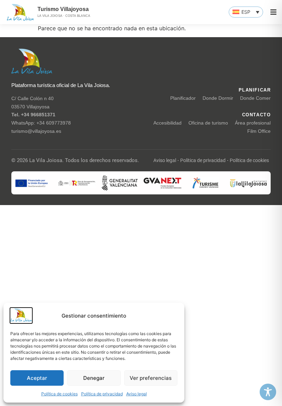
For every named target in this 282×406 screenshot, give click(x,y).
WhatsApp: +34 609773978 (41, 123)
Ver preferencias (151, 378)
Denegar (94, 378)
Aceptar (37, 378)
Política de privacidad (102, 393)
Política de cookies (59, 393)
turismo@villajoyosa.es (36, 131)
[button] (246, 12)
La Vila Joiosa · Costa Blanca (63, 16)
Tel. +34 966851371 (33, 114)
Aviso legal (136, 393)
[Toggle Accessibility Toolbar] (268, 392)
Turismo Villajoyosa (63, 9)
